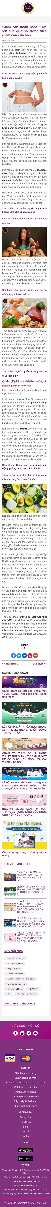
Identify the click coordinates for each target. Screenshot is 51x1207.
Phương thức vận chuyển (25, 1096)
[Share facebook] (13, 655)
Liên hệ (25, 1131)
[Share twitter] (18, 655)
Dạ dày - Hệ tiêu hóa (27, 994)
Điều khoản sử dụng (25, 1073)
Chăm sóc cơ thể (15, 974)
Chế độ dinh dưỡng (16, 984)
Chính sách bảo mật (25, 1077)
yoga (23, 568)
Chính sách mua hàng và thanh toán (25, 1082)
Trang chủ (25, 1117)
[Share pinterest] (29, 655)
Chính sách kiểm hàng (25, 1106)
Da (9, 994)
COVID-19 (34, 989)
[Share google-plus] (35, 655)
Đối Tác (25, 1136)
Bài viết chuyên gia (16, 958)
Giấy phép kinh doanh (25, 1101)
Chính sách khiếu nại (25, 1091)
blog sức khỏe (14, 968)
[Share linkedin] (24, 655)
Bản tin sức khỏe (15, 963)
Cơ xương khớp (15, 989)
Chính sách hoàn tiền (25, 1087)
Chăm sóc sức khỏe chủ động (21, 979)
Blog (25, 1126)
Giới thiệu (25, 1122)
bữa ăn (20, 604)
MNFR (23, 429)
